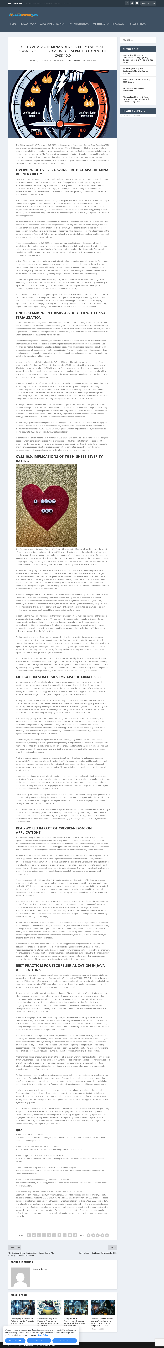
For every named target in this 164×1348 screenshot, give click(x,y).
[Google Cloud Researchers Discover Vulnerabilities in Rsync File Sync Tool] (76, 1307)
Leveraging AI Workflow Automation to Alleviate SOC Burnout (22, 1320)
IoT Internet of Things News (108, 24)
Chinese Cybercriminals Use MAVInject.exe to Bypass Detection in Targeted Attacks (102, 1322)
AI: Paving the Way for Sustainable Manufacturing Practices (135, 70)
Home (13, 24)
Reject (39, 1340)
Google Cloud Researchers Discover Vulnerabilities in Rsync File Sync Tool (75, 1322)
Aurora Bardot (45, 60)
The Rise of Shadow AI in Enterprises (134, 89)
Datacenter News (79, 24)
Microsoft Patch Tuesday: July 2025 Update (136, 80)
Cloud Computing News (53, 24)
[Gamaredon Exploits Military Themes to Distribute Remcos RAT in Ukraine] (49, 1307)
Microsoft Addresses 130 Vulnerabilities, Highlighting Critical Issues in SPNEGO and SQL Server (138, 59)
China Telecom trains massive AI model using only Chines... (48, 3)
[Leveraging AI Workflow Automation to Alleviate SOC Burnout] (23, 1307)
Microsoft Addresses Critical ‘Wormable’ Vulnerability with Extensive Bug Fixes (136, 99)
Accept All (65, 1340)
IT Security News (137, 24)
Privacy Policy (42, 1335)
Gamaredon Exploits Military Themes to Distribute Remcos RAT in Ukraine (48, 1322)
